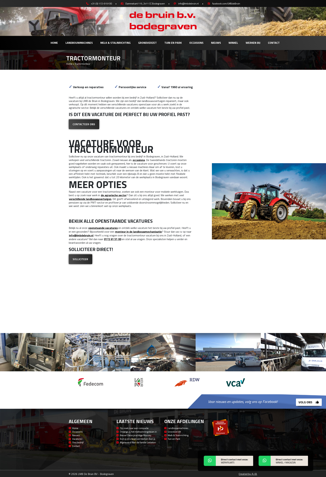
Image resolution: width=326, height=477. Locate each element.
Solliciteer (80, 259)
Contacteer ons (84, 124)
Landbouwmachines (79, 43)
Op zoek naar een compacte (134, 428)
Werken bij (253, 43)
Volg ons (305, 402)
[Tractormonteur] (32, 352)
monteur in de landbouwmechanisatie (138, 231)
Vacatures (77, 439)
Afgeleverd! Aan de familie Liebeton (138, 442)
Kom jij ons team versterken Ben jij (137, 439)
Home (54, 43)
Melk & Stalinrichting (115, 43)
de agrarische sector (113, 195)
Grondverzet (147, 43)
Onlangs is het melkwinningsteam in (138, 431)
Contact (274, 43)
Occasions (196, 43)
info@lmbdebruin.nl (188, 3)
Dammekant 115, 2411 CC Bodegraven (145, 3)
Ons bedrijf (78, 442)
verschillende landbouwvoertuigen (90, 199)
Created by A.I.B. (248, 474)
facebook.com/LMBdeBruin (226, 3)
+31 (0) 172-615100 (101, 3)
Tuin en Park (173, 43)
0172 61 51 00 (112, 239)
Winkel (233, 43)
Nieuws (216, 43)
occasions (139, 160)
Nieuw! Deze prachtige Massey (135, 435)
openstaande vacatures (103, 228)
